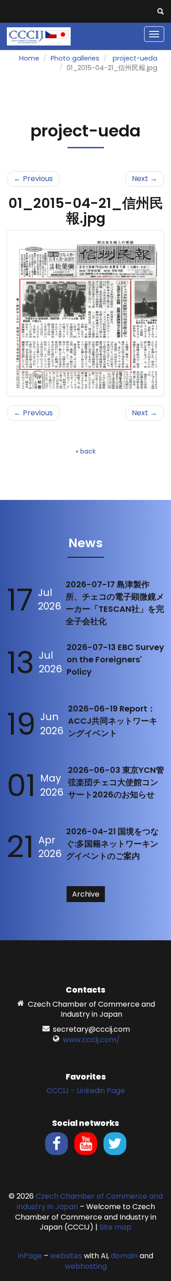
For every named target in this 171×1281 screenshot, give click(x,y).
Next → (144, 178)
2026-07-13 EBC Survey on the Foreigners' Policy (115, 659)
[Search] (160, 12)
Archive (85, 894)
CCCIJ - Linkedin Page (86, 1090)
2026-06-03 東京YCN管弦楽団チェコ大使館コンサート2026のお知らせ (116, 782)
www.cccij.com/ (91, 1039)
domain (124, 1256)
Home (29, 58)
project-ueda (135, 58)
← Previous (33, 178)
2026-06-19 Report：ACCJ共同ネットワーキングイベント (112, 721)
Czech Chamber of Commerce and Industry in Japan (89, 1201)
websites (66, 1256)
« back (86, 451)
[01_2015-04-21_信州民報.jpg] (85, 313)
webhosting (86, 1266)
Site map (115, 1227)
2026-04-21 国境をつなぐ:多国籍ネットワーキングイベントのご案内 (112, 844)
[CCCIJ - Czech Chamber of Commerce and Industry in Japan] (39, 35)
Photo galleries (75, 58)
